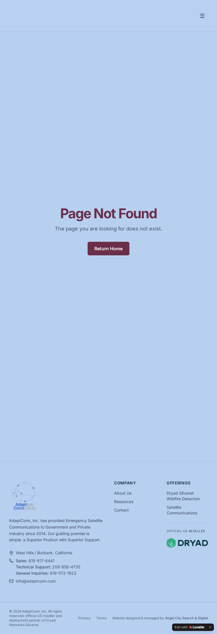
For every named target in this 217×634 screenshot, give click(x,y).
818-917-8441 (42, 560)
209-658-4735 (66, 566)
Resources (123, 501)
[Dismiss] (210, 627)
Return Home (108, 248)
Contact (121, 510)
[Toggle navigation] (202, 15)
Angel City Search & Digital (186, 618)
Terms (101, 618)
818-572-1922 (63, 573)
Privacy (84, 618)
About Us (122, 493)
